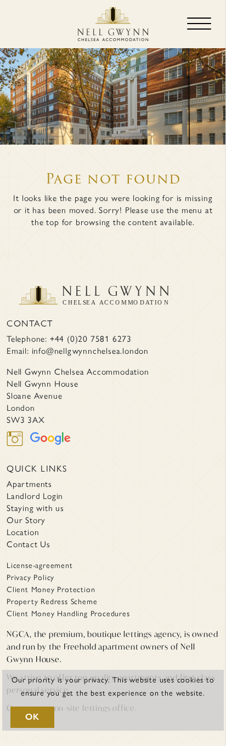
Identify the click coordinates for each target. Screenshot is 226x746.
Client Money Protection (51, 588)
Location (23, 532)
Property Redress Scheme (52, 600)
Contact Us (28, 544)
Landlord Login (35, 496)
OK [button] (32, 716)
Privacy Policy (30, 576)
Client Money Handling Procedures (68, 612)
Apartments (29, 484)
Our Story (26, 520)
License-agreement (40, 564)
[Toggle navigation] (199, 24)
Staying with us (35, 508)
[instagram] (18, 445)
